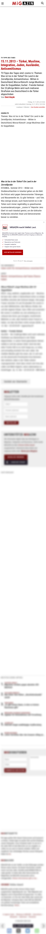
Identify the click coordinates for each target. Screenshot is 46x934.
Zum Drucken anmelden (38, 107)
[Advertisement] (23, 31)
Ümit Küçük (10, 97)
